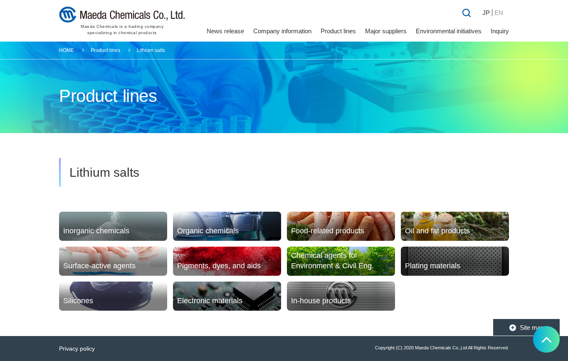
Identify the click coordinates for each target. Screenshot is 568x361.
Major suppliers (386, 31)
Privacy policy (77, 348)
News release (225, 31)
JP (486, 12)
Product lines (105, 50)
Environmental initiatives (449, 31)
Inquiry (500, 31)
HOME (66, 50)
